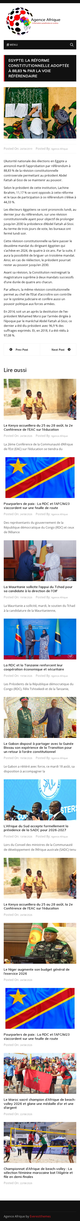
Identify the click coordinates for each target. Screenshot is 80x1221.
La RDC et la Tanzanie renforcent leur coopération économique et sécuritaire (34, 667)
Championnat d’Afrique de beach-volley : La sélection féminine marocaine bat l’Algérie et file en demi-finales (38, 1173)
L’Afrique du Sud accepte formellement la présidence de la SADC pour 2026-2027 (36, 828)
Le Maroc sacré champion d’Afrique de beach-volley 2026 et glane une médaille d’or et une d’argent (40, 1103)
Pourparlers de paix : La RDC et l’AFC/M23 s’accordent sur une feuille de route (37, 506)
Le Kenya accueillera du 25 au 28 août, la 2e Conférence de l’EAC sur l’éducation (38, 427)
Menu (13, 44)
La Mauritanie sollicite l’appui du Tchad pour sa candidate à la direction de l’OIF (38, 589)
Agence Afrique (59, 148)
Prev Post (22, 349)
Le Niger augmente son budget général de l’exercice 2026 (37, 971)
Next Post (58, 349)
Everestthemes (40, 1216)
